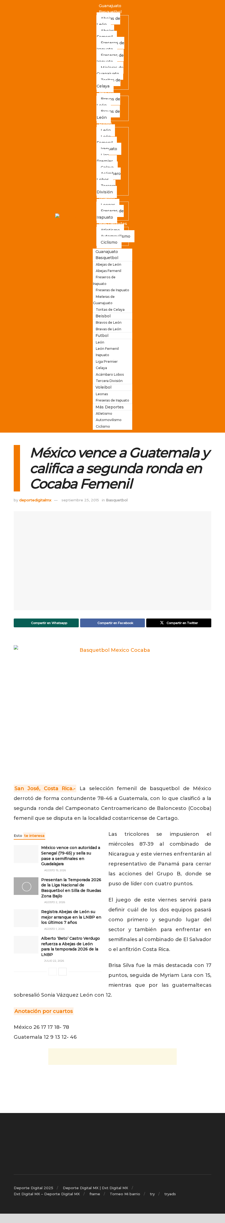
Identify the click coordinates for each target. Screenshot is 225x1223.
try (152, 1194)
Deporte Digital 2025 (33, 1188)
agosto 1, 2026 (53, 929)
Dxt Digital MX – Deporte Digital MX (47, 1194)
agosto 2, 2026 (54, 902)
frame (94, 1194)
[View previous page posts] (53, 971)
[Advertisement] (112, 1056)
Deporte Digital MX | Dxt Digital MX (95, 1188)
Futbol (105, 124)
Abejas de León (108, 21)
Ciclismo (109, 242)
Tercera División (106, 188)
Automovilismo (109, 420)
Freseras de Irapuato (110, 58)
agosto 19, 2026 (54, 870)
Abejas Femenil (105, 33)
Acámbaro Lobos (109, 176)
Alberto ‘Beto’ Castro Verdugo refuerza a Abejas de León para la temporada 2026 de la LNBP (70, 946)
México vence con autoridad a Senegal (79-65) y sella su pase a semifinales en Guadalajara (70, 855)
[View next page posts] (62, 971)
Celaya (101, 368)
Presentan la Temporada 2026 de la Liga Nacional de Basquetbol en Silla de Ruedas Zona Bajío (71, 887)
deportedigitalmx (35, 500)
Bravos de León (108, 102)
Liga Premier (105, 158)
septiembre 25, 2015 (80, 500)
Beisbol (106, 92)
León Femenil (105, 139)
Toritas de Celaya (108, 83)
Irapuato (109, 148)
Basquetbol (110, 11)
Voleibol (107, 198)
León (100, 342)
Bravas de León (108, 114)
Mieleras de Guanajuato (110, 70)
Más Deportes (113, 223)
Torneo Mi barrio (125, 1194)
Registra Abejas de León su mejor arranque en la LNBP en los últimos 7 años (71, 917)
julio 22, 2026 (53, 961)
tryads (170, 1194)
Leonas (102, 394)
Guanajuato (110, 5)
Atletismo (104, 413)
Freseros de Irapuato (110, 45)
